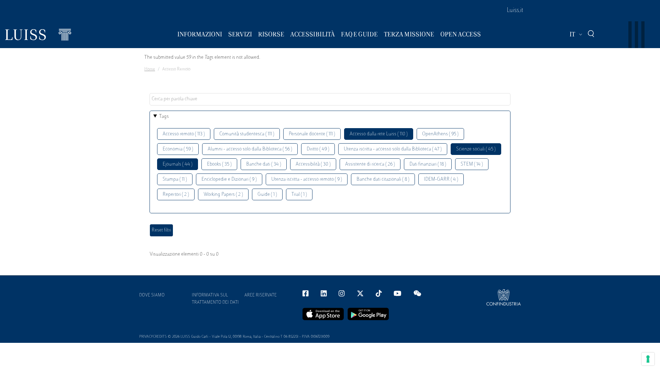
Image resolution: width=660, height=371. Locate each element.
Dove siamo (152, 295)
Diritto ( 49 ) (318, 149)
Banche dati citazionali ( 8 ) (382, 179)
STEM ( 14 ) (472, 164)
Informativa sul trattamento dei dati (215, 299)
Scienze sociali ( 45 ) (476, 149)
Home (149, 69)
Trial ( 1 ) (299, 194)
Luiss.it (515, 11)
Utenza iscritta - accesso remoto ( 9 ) (306, 179)
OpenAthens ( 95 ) (440, 134)
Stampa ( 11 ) (175, 179)
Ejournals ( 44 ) (177, 164)
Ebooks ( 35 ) (219, 164)
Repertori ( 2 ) (176, 194)
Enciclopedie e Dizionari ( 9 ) (229, 179)
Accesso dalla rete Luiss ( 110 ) (379, 134)
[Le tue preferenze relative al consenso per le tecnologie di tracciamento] (647, 359)
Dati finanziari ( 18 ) (427, 164)
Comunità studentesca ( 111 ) (246, 134)
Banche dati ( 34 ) (263, 164)
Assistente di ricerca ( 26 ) (370, 164)
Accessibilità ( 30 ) (313, 164)
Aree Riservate (260, 295)
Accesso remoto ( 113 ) (184, 134)
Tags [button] (164, 116)
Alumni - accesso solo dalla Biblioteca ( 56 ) (250, 149)
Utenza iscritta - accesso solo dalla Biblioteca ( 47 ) (393, 149)
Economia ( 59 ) (178, 149)
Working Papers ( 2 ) (223, 194)
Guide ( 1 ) (267, 194)
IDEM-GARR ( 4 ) (441, 179)
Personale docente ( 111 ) (312, 134)
